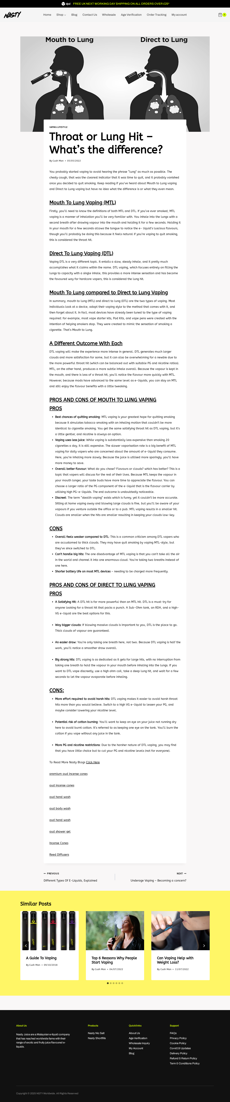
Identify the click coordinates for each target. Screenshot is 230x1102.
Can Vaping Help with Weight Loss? (175, 960)
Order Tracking (156, 14)
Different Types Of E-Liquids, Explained (70, 877)
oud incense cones (61, 785)
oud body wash (59, 808)
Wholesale (109, 14)
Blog (74, 14)
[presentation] (49, 930)
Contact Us (89, 14)
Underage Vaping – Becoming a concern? (158, 877)
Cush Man (58, 160)
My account (179, 14)
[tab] (108, 983)
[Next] (204, 945)
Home (47, 14)
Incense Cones (58, 843)
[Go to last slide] (26, 945)
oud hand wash (59, 797)
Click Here (93, 762)
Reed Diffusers (59, 854)
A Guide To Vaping (41, 958)
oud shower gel (60, 831)
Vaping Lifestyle (58, 127)
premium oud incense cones (68, 774)
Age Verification (131, 14)
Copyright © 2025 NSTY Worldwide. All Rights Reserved (47, 1093)
